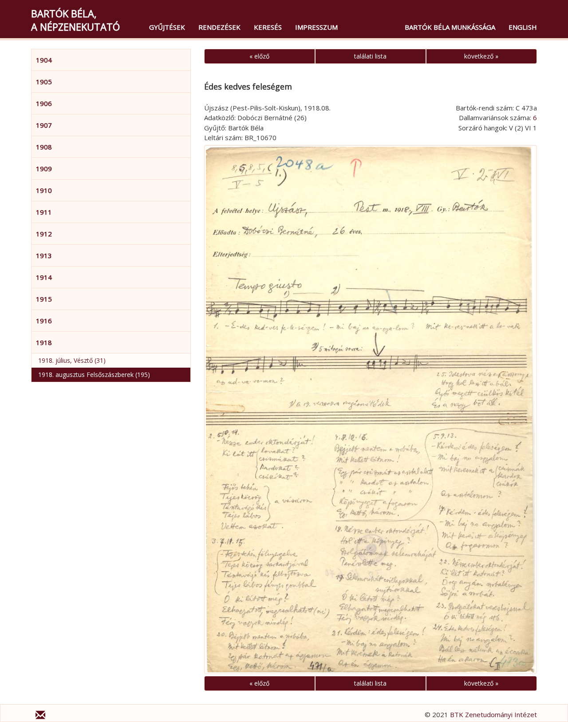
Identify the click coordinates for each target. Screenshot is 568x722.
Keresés (268, 27)
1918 (44, 342)
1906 (44, 103)
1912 (44, 233)
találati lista (370, 56)
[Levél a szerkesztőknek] (40, 716)
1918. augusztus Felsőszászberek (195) (94, 374)
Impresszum (316, 27)
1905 (44, 81)
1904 (44, 59)
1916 (44, 320)
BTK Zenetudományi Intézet (493, 714)
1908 (44, 146)
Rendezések (219, 27)
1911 (44, 212)
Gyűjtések (167, 27)
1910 (44, 190)
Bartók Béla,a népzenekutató (75, 20)
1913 (44, 255)
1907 (44, 125)
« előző (259, 56)
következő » (481, 56)
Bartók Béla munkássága (450, 27)
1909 (44, 168)
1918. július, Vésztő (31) (72, 360)
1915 (44, 298)
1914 (44, 277)
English (523, 27)
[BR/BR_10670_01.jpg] (370, 409)
